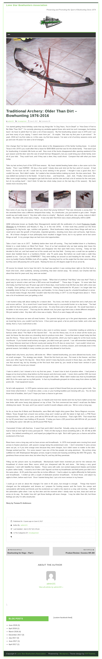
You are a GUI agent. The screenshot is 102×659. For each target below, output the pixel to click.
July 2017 (12, 638)
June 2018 (13, 625)
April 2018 (13, 628)
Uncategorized (22, 121)
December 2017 (15, 635)
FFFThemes (90, 654)
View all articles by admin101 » (51, 587)
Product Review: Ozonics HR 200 (80, 551)
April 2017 (13, 644)
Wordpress (64, 654)
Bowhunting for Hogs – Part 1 (20, 551)
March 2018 (13, 632)
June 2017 (13, 641)
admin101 (11, 121)
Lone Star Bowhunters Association (26, 5)
